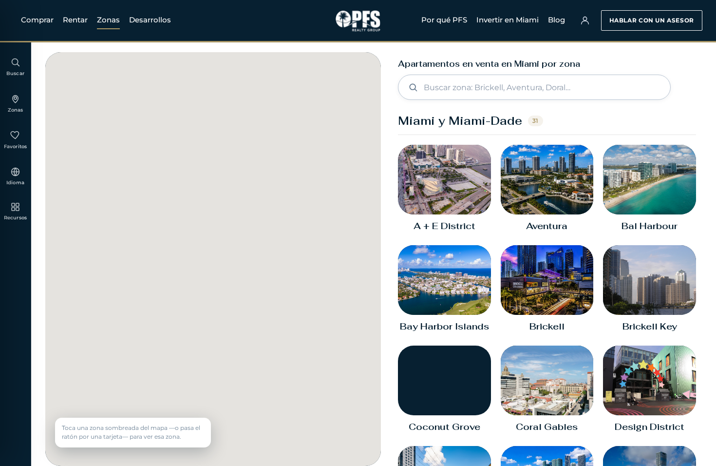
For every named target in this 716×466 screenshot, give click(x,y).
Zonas (108, 19)
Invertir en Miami (507, 19)
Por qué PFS (444, 19)
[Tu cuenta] (585, 20)
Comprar (37, 19)
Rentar (75, 19)
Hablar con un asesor (651, 20)
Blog (556, 19)
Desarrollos (150, 19)
